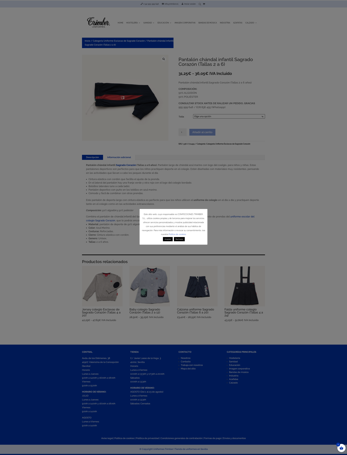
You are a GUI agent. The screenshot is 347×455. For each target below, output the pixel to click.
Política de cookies (177, 234)
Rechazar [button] (179, 239)
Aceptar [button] (168, 239)
